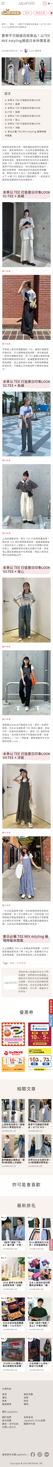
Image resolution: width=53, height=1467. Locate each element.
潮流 (4, 1397)
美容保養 (28, 1394)
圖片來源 (6, 271)
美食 (4, 1400)
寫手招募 (6, 1420)
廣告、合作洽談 (10, 1423)
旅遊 (26, 1397)
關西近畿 (40, 12)
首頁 (4, 24)
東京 (27, 12)
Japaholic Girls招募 (34, 1420)
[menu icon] (3, 3)
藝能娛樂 (6, 1404)
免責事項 (28, 1417)
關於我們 (6, 1417)
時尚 (12, 24)
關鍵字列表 (29, 1423)
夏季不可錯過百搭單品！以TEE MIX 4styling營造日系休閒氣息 (26, 25)
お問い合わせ (9, 1427)
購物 (26, 1404)
